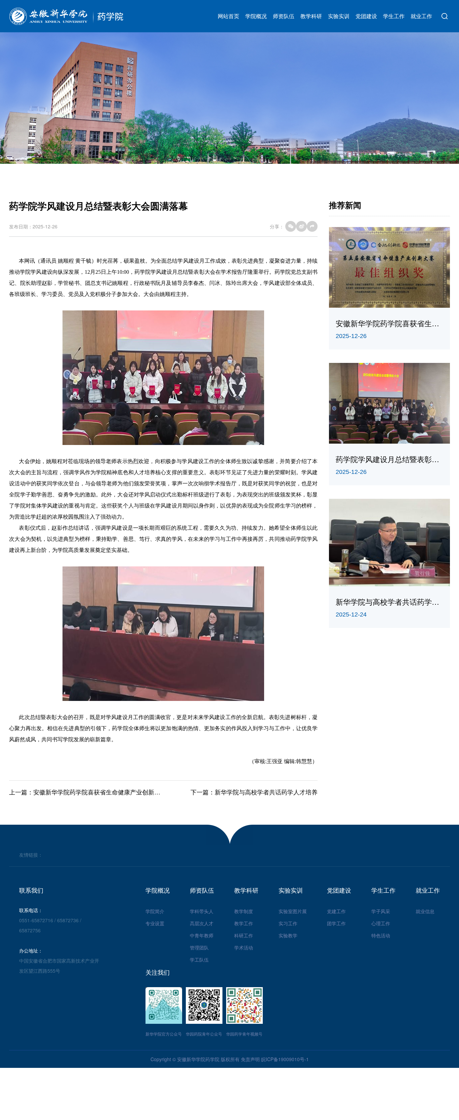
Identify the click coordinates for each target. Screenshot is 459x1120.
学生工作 (394, 16)
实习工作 (288, 923)
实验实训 (338, 16)
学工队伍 (199, 959)
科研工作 (243, 935)
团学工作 (336, 923)
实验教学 (288, 935)
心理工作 (380, 923)
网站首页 (228, 16)
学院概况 (256, 16)
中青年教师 (201, 935)
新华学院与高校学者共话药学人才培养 (266, 791)
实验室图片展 (293, 911)
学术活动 (243, 947)
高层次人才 (201, 923)
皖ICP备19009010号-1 (285, 1059)
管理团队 (199, 947)
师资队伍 (283, 16)
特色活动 (380, 935)
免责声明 (250, 1059)
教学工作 (243, 923)
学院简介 (154, 911)
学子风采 (380, 911)
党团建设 (366, 16)
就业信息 (425, 911)
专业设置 (154, 923)
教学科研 (311, 16)
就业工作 (421, 16)
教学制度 (243, 911)
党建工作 (336, 911)
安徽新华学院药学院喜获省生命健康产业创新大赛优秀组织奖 (115, 791)
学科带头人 (201, 911)
